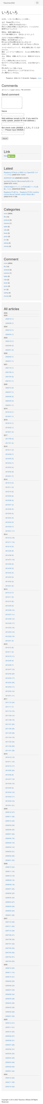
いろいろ (10, 12)
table (5, 226)
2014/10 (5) (10, 546)
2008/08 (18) (10, 884)
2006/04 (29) (10, 1003)
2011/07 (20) (10, 724)
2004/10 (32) (10, 1086)
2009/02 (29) (10, 856)
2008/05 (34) (10, 897)
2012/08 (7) (10, 665)
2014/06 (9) (10, 564)
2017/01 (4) (10, 443)
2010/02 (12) (10, 801)
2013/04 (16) (10, 627)
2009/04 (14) (10, 847)
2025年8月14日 (9, 178)
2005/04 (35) (10, 1058)
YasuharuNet (9, 2)
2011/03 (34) (10, 742)
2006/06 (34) (10, 994)
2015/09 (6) (10, 496)
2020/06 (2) (10, 396)
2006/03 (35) (10, 1007)
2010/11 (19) (10, 761)
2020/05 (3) (10, 401)
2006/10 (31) (10, 977)
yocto (6, 236)
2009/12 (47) (10, 812)
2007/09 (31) (10, 935)
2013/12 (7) (10, 592)
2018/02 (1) (10, 427)
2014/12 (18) (10, 538)
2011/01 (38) (10, 750)
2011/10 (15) (10, 711)
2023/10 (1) (10, 341)
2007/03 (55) (10, 961)
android (6, 220)
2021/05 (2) (10, 376)
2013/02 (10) (10, 636)
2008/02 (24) (10, 911)
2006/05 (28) (10, 999)
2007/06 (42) (10, 948)
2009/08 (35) (10, 829)
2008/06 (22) (10, 893)
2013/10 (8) (10, 601)
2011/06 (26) (10, 728)
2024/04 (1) (10, 334)
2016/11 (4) (10, 450)
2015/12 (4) (10, 483)
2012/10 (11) (10, 656)
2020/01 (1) (10, 405)
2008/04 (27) (10, 902)
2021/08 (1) (10, 372)
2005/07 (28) (10, 1045)
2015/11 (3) (10, 487)
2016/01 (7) (10, 476)
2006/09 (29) (10, 981)
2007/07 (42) (10, 944)
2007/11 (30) (10, 926)
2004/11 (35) (10, 1082)
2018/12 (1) (10, 423)
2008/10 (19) (10, 876)
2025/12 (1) (10, 319)
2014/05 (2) (10, 568)
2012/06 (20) (10, 674)
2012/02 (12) (10, 691)
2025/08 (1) (10, 323)
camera (6, 223)
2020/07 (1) (10, 392)
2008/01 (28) (10, 915)
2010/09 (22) (10, 770)
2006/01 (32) (10, 1016)
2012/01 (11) (10, 695)
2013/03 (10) (10, 632)
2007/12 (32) (10, 922)
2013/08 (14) (10, 610)
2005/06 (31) (10, 1049)
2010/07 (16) (10, 779)
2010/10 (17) (10, 766)
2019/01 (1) (10, 416)
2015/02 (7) (10, 526)
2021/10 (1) (10, 368)
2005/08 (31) (10, 1040)
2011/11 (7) (10, 707)
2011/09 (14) (10, 715)
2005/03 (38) (10, 1062)
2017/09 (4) (10, 439)
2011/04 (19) (10, 737)
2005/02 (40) (10, 1067)
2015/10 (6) (10, 491)
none (39, 78)
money (6, 246)
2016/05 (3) (10, 458)
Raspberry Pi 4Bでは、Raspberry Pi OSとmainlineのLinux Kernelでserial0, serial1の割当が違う (21, 193)
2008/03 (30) (10, 906)
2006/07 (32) (10, 990)
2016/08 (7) (10, 454)
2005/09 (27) (10, 1036)
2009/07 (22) (10, 834)
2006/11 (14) (10, 972)
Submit (5, 138)
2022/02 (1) (10, 357)
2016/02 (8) (10, 472)
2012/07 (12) (10, 669)
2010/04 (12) (10, 792)
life (5, 217)
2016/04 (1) (10, 463)
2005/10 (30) (10, 1032)
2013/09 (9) (10, 606)
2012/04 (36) (10, 682)
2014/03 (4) (10, 577)
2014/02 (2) (10, 581)
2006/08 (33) (10, 985)
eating (6, 243)
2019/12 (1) (10, 412)
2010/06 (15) (10, 783)
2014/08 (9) (10, 555)
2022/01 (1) (10, 361)
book (5, 233)
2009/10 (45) (10, 821)
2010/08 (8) (10, 775)
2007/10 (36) (10, 931)
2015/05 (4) (10, 513)
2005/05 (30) (10, 1053)
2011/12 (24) (10, 702)
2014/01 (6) (10, 586)
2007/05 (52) (10, 952)
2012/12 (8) (10, 647)
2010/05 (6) (10, 788)
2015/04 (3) (10, 518)
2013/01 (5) (10, 641)
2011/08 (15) (10, 720)
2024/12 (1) (10, 330)
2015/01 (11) (10, 531)
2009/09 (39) (10, 825)
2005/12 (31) (10, 1023)
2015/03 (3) (10, 522)
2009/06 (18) (10, 838)
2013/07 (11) (10, 614)
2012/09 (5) (10, 660)
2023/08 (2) (10, 345)
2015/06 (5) (10, 509)
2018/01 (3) (10, 432)
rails (5, 230)
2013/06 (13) (10, 619)
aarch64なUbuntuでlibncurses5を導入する (18, 181)
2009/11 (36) (10, 816)
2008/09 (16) (10, 880)
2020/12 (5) (10, 388)
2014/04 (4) (10, 573)
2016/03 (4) (10, 467)
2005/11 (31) (10, 1027)
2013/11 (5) (10, 597)
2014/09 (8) (10, 551)
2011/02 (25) (10, 746)
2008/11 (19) (10, 871)
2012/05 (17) (10, 678)
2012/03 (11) (10, 687)
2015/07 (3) (10, 505)
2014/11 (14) (10, 542)
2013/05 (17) (10, 623)
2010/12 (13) (10, 757)
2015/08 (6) (10, 500)
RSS (5, 156)
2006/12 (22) (10, 968)
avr (5, 240)
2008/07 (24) (10, 889)
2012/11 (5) (10, 652)
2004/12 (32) (10, 1078)
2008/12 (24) (10, 867)
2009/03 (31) (10, 851)
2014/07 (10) (10, 559)
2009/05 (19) (10, 843)
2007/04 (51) (10, 957)
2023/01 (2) (10, 350)
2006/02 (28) (10, 1012)
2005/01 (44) (10, 1071)
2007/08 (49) (10, 939)
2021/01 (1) (10, 381)
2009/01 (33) (10, 860)
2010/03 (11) (10, 796)
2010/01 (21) (10, 805)
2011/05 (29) (10, 733)
